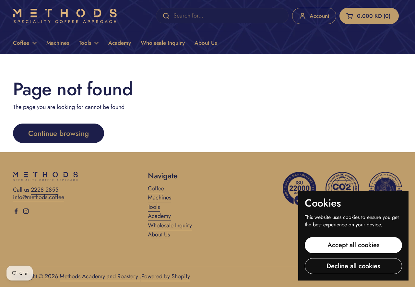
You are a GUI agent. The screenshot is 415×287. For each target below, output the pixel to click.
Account (319, 16)
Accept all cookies (353, 245)
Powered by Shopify (165, 276)
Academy (159, 216)
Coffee (156, 188)
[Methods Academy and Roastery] (65, 15)
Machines (159, 197)
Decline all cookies (353, 266)
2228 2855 (44, 189)
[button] (369, 16)
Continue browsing (58, 133)
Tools (154, 207)
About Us (159, 234)
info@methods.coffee (38, 197)
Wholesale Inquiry (170, 225)
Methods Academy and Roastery (100, 276)
